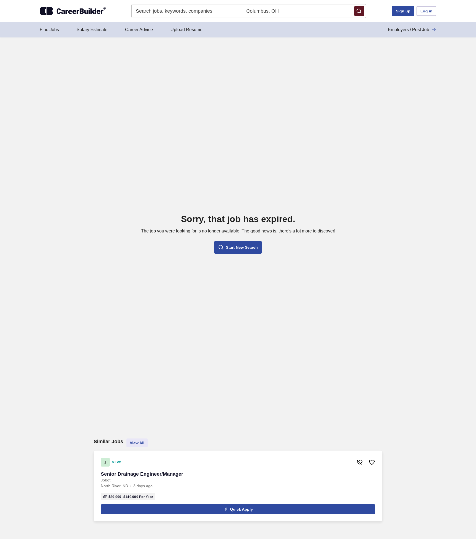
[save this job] (372, 462)
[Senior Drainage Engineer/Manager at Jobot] (238, 486)
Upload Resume (186, 29)
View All (137, 443)
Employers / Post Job (408, 29)
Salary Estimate (92, 29)
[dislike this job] (360, 462)
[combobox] (187, 11)
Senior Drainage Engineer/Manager (142, 474)
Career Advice (139, 29)
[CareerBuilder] (73, 11)
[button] (359, 11)
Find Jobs (49, 29)
